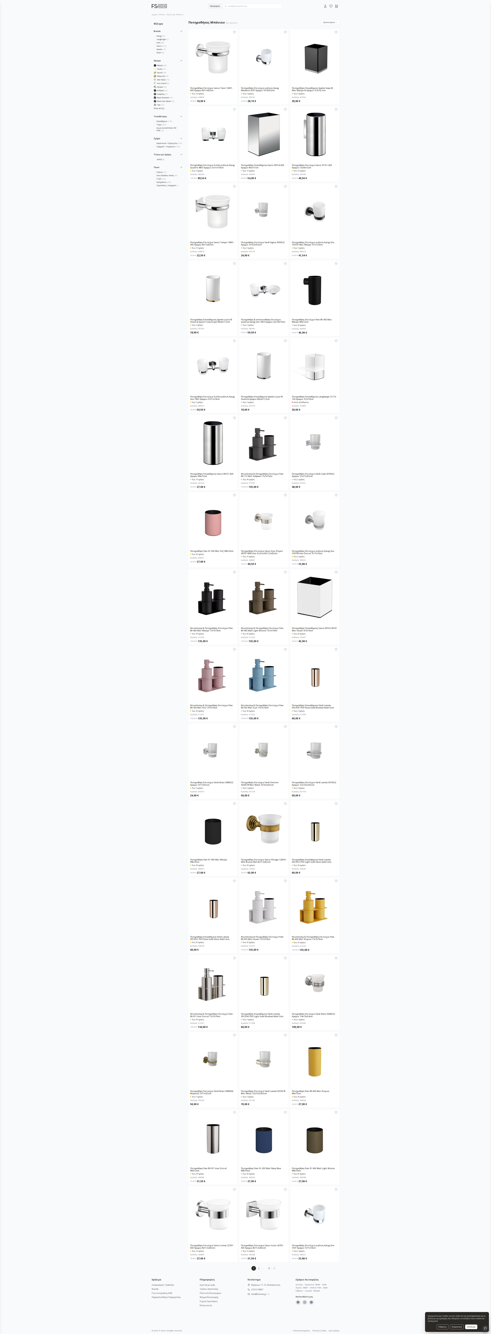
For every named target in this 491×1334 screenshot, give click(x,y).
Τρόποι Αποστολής (209, 1289)
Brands (155, 1289)
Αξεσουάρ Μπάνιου (175, 14)
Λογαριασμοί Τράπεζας (163, 1285)
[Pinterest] (311, 1302)
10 (269, 1268)
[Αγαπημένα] (331, 6)
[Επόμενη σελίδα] (274, 1268)
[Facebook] (298, 1302)
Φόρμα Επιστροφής (209, 1297)
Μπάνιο (162, 14)
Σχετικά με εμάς (207, 1285)
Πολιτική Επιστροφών (210, 1293)
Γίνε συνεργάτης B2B (162, 1293)
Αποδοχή (471, 1327)
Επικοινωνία (206, 1305)
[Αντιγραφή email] (268, 1294)
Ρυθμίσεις (442, 1327)
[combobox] (252, 6)
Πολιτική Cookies (319, 1330)
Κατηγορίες (215, 6)
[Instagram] (304, 1302)
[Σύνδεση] (325, 6)
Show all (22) (159, 108)
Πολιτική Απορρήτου (301, 1330)
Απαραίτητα (457, 1327)
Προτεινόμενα (329, 22)
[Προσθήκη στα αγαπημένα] (234, 32)
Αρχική (154, 14)
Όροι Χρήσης (334, 1330)
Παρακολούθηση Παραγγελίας (166, 1297)
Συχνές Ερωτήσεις (209, 1301)
